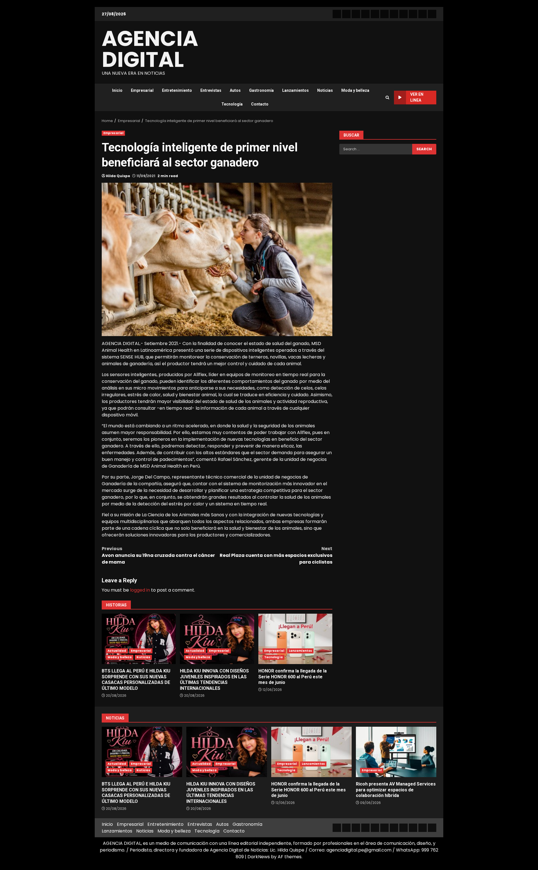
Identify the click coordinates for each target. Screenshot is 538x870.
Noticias (325, 90)
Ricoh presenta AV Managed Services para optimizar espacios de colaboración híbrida (396, 752)
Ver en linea (416, 97)
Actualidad (117, 651)
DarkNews (258, 856)
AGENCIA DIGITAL (150, 49)
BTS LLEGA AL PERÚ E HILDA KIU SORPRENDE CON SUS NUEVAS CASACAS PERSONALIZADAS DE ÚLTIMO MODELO (139, 639)
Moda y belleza (355, 90)
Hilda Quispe (118, 175)
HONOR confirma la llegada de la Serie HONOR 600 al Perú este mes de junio (295, 639)
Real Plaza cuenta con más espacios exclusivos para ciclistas (276, 555)
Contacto (259, 104)
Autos (235, 90)
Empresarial (142, 90)
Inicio (117, 90)
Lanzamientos (295, 90)
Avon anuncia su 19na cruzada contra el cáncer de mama (158, 555)
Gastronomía (261, 90)
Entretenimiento (177, 90)
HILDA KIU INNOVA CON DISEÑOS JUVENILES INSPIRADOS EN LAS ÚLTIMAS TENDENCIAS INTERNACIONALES (217, 639)
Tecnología (232, 104)
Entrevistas (210, 90)
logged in (140, 590)
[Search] (387, 97)
